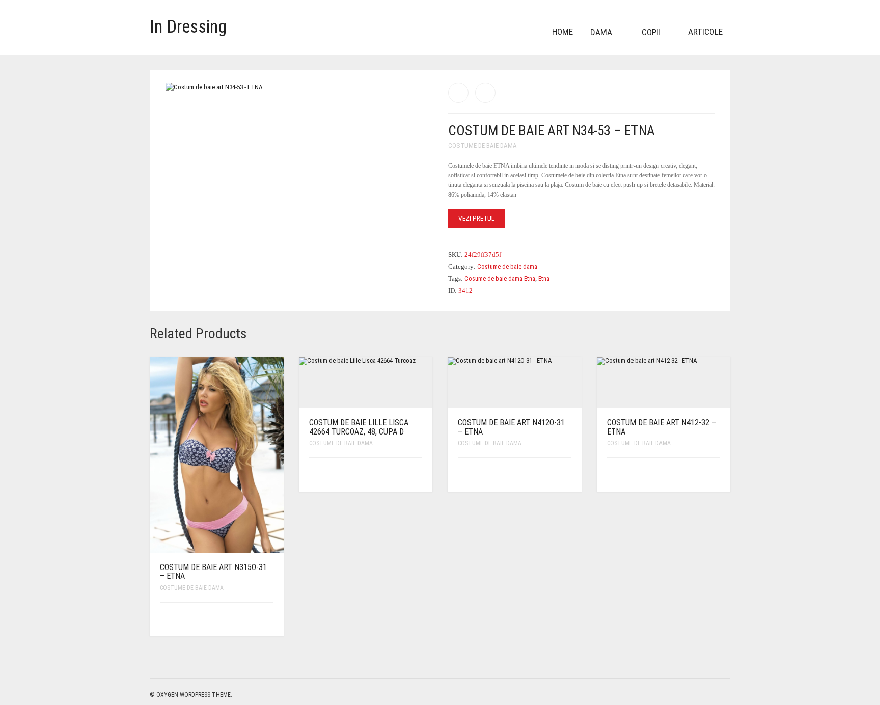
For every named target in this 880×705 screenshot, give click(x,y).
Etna (543, 278)
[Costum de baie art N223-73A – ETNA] (485, 93)
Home (562, 31)
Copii (651, 32)
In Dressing (188, 26)
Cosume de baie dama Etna (499, 278)
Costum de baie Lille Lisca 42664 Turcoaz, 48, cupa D (358, 427)
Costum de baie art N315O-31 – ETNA (213, 571)
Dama (601, 32)
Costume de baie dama (482, 145)
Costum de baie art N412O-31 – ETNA (511, 427)
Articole (705, 31)
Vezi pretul (476, 218)
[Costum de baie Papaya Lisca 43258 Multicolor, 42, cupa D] (458, 93)
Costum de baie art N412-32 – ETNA (661, 427)
